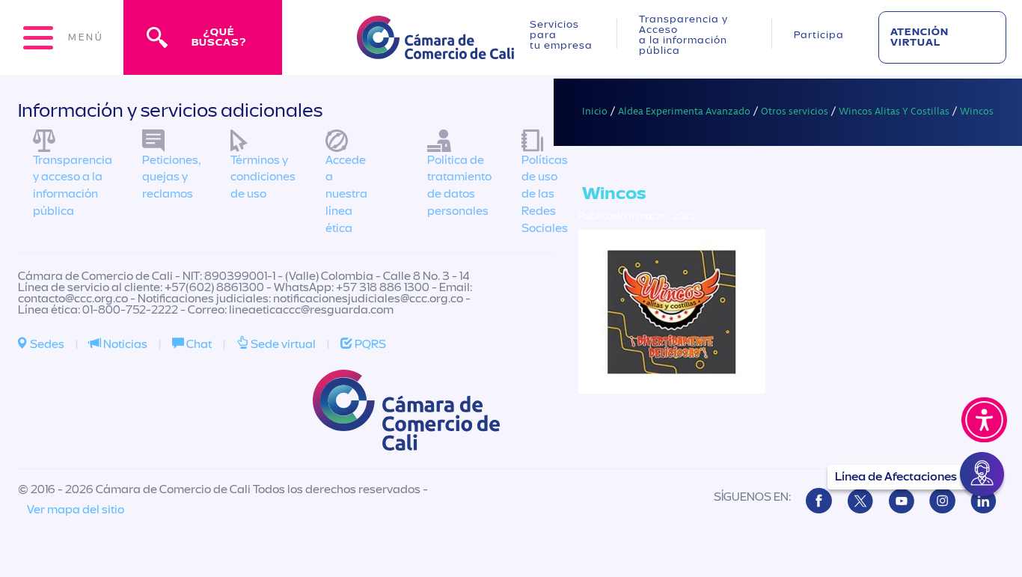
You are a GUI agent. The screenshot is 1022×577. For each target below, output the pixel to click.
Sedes (46, 344)
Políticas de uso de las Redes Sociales (544, 194)
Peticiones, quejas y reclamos (171, 177)
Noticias (124, 344)
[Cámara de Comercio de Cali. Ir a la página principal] (435, 50)
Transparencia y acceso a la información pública (72, 186)
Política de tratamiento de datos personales (459, 186)
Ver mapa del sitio (75, 509)
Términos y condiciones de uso (263, 177)
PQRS (369, 344)
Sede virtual (282, 344)
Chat (198, 344)
